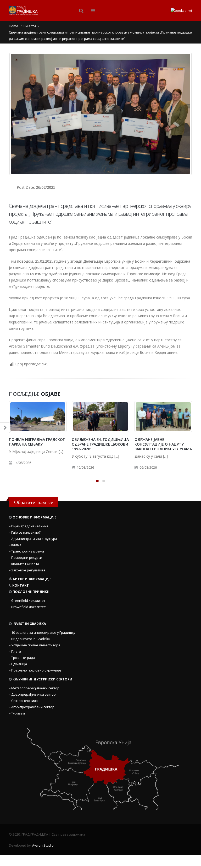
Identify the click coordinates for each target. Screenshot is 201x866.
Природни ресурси (26, 557)
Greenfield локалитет (28, 600)
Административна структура (34, 539)
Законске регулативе (28, 570)
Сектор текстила (24, 701)
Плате (16, 651)
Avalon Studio (43, 845)
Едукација (19, 664)
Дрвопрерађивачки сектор (33, 694)
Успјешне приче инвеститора (35, 645)
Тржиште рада (23, 658)
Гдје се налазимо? (26, 532)
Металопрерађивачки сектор (35, 688)
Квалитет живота (25, 564)
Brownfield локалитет (28, 607)
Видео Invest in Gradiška (30, 639)
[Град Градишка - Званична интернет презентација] (23, 10)
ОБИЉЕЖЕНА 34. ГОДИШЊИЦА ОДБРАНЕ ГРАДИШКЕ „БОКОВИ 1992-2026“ (100, 444)
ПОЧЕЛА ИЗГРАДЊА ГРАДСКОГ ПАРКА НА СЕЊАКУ (37, 442)
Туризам (18, 713)
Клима (16, 545)
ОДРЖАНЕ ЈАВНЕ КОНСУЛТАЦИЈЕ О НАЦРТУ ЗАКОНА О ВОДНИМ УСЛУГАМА (163, 444)
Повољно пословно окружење (36, 670)
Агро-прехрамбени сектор (32, 707)
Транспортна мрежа (27, 551)
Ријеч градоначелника (29, 526)
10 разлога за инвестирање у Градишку (43, 632)
